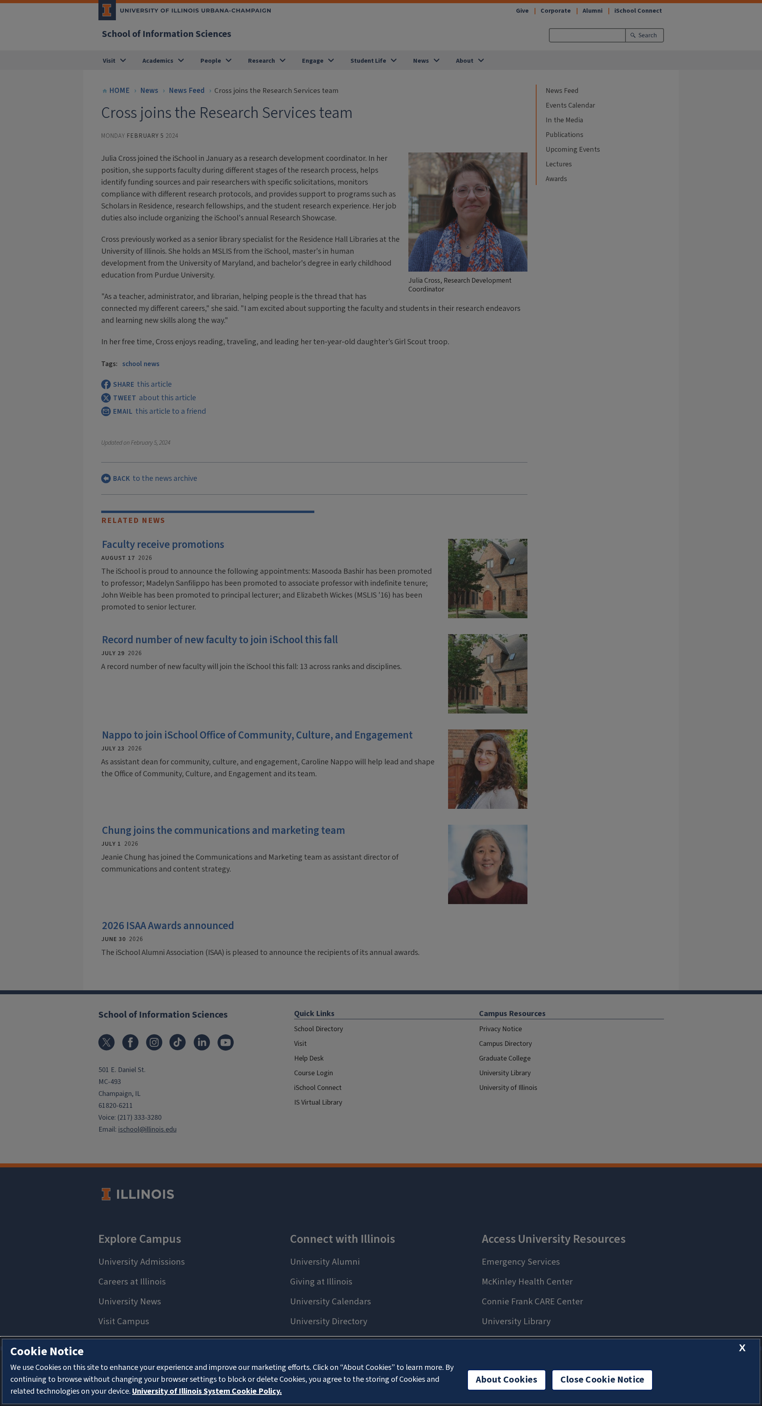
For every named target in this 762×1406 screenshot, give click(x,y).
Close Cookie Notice (602, 1380)
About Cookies (506, 1380)
